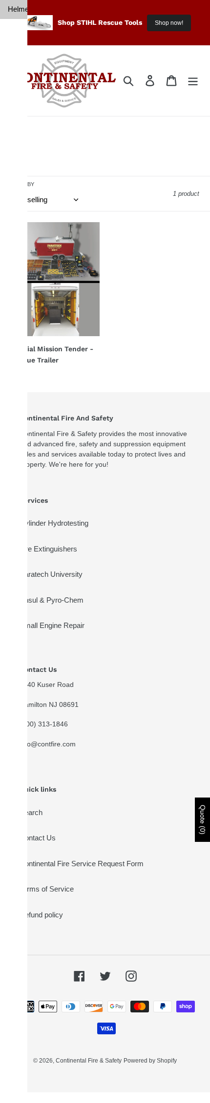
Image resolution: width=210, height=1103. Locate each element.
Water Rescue (17, 520)
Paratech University (51, 574)
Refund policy (41, 915)
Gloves (17, 28)
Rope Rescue (17, 590)
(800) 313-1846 (44, 724)
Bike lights (16, 249)
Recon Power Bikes (17, 214)
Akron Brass (17, 179)
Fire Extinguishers (48, 549)
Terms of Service (47, 889)
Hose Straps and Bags (17, 349)
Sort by (22, 184)
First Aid (15, 449)
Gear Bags (16, 309)
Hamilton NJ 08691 (49, 704)
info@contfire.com (48, 744)
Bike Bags (16, 279)
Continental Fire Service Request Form (82, 863)
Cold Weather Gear (17, 625)
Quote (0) (203, 820)
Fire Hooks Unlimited (17, 555)
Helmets (17, 9)
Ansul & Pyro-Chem (52, 600)
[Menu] (193, 81)
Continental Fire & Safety (89, 1060)
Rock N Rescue (17, 485)
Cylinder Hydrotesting (54, 523)
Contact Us (38, 838)
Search (31, 812)
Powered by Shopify (150, 1060)
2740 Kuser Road (47, 684)
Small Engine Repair (52, 625)
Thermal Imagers (17, 130)
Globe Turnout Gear (17, 76)
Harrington (17, 155)
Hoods (17, 46)
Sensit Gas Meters (17, 414)
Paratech (17, 106)
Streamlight (17, 384)
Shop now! (169, 22)
